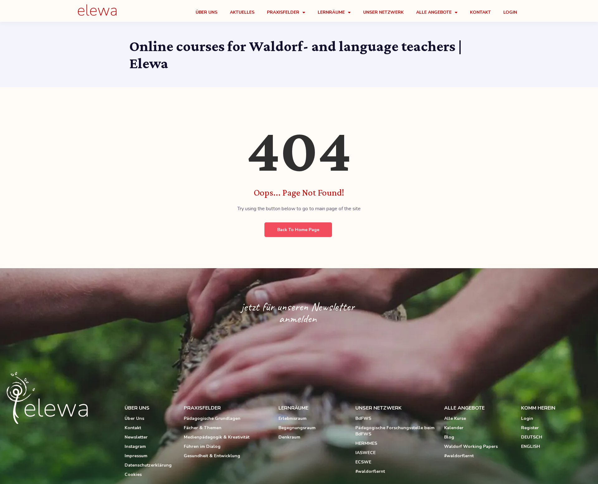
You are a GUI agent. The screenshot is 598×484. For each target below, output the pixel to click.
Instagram (135, 446)
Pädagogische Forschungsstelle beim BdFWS (394, 431)
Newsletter (136, 437)
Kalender (453, 428)
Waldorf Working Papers (471, 446)
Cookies (133, 474)
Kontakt (480, 12)
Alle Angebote (434, 12)
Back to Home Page (298, 230)
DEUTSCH (531, 437)
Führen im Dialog (202, 446)
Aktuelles (242, 12)
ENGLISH (530, 446)
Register (530, 428)
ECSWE (363, 462)
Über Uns (206, 12)
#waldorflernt (370, 471)
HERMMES (366, 443)
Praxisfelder (283, 12)
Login (510, 12)
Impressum (136, 456)
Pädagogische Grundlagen (212, 418)
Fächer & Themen (202, 428)
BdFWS (363, 418)
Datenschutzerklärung (148, 465)
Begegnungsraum (297, 428)
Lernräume (331, 12)
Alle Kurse (455, 418)
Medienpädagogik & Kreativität (216, 437)
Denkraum (289, 437)
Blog (449, 437)
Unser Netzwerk (383, 12)
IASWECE (365, 453)
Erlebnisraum (292, 418)
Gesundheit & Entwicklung (212, 456)
